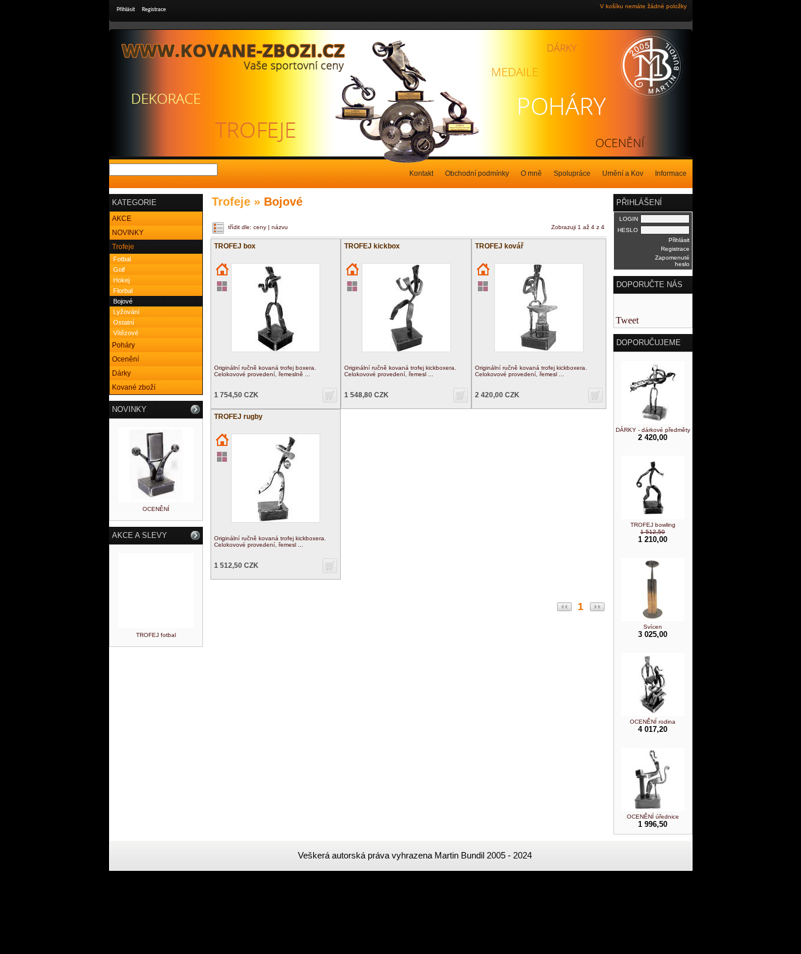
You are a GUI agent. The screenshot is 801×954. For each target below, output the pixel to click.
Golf (119, 269)
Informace (671, 173)
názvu (279, 227)
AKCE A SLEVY (139, 535)
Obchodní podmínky (477, 173)
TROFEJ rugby (238, 417)
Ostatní (123, 322)
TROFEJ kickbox (372, 246)
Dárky (121, 373)
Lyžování (126, 311)
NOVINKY (128, 233)
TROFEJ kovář (499, 246)
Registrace (154, 9)
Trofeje (123, 247)
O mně (531, 173)
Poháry (123, 345)
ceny (259, 227)
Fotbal (122, 259)
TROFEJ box (235, 246)
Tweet (627, 320)
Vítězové (125, 332)
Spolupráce (572, 173)
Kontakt (421, 173)
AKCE (121, 218)
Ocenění (125, 359)
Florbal (123, 290)
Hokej (121, 280)
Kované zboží (133, 387)
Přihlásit (126, 9)
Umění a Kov (622, 173)
